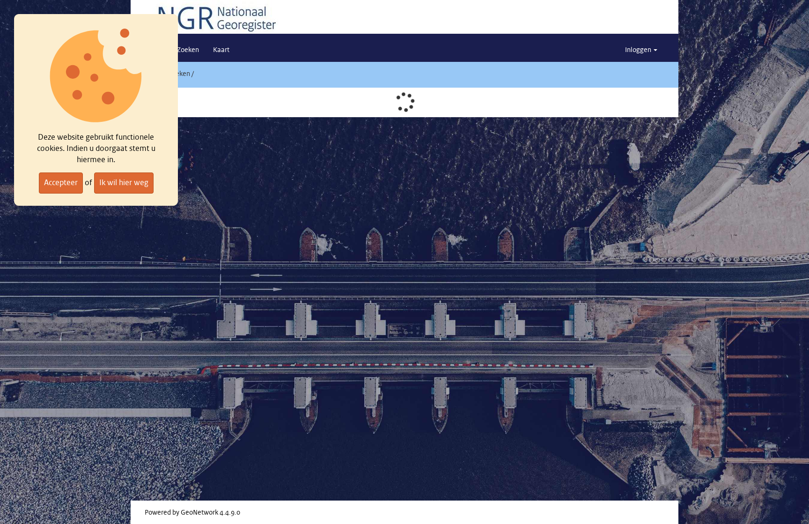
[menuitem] (188, 50)
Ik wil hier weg (123, 183)
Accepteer (61, 183)
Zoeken (179, 74)
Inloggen (639, 50)
